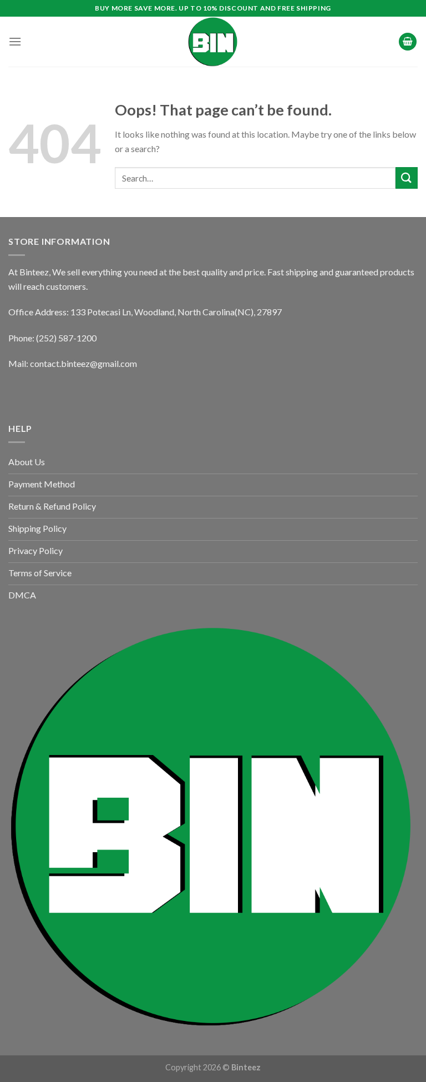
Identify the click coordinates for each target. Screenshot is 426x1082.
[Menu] (15, 41)
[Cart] (408, 42)
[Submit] (406, 178)
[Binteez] (213, 42)
